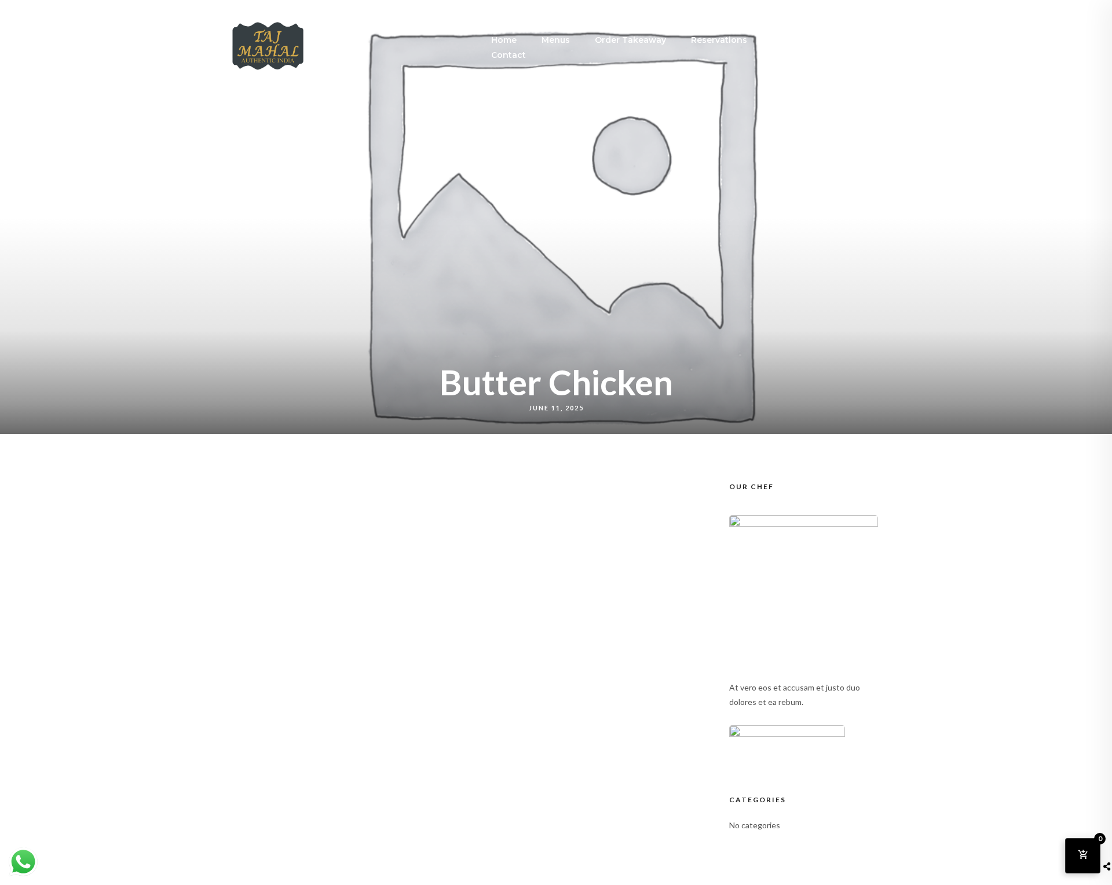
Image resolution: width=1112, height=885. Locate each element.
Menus (556, 40)
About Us (845, 40)
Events (786, 40)
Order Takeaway (630, 40)
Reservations (719, 40)
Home (504, 40)
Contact (508, 55)
